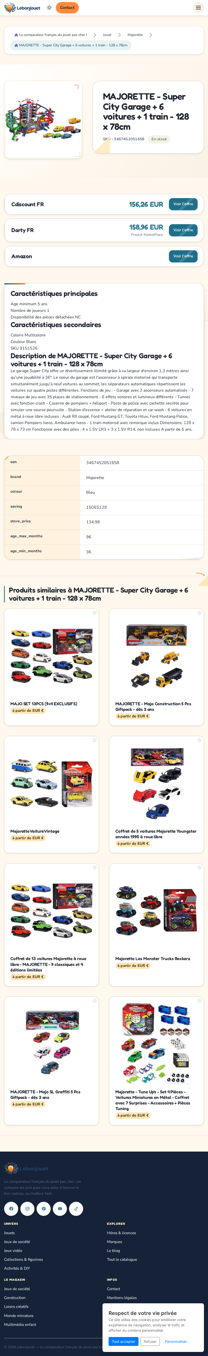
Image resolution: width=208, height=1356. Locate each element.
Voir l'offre (183, 203)
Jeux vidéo (13, 1250)
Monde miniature (18, 1315)
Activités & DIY (17, 1268)
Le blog (113, 1250)
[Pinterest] (44, 1209)
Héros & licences (121, 1232)
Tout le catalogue (122, 1259)
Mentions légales (122, 1297)
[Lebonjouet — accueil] (22, 7)
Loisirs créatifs (16, 1306)
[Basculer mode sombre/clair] (49, 7)
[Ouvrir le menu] (198, 7)
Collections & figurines (23, 1259)
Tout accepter (123, 1341)
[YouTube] (60, 1209)
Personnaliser (176, 1341)
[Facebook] (11, 1209)
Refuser (150, 1341)
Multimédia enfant (20, 1324)
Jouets (9, 1232)
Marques (114, 1241)
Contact (67, 7)
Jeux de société (17, 1241)
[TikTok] (76, 1209)
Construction (15, 1297)
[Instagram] (27, 1209)
